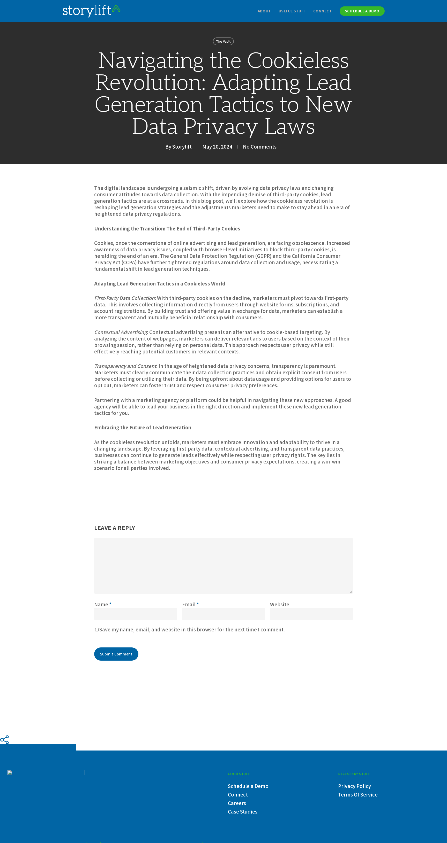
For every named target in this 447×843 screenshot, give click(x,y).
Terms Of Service (358, 794)
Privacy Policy (354, 786)
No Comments (260, 146)
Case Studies (242, 811)
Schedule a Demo (248, 786)
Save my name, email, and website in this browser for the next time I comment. (192, 629)
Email (190, 604)
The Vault (223, 41)
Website (279, 604)
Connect (238, 794)
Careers (237, 803)
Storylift (182, 146)
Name (102, 604)
